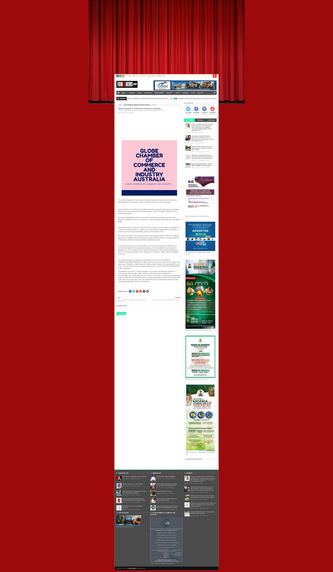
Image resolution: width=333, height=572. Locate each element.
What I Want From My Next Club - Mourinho (134, 476)
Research (185, 93)
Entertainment (159, 93)
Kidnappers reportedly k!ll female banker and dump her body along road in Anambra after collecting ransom (174, 98)
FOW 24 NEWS (132, 568)
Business (132, 93)
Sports (139, 93)
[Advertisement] (52, 12)
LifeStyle (200, 93)
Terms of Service (160, 76)
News (123, 93)
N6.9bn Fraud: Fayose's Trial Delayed (132, 484)
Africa (212, 98)
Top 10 (193, 93)
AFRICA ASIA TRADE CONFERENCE (166, 476)
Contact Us (143, 76)
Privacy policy (151, 76)
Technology (148, 93)
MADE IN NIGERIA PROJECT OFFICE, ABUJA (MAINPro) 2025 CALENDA (202, 164)
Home (130, 76)
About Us (135, 76)
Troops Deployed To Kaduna (164, 491)
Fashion (169, 93)
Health (178, 93)
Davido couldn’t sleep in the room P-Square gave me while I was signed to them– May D (202, 148)
